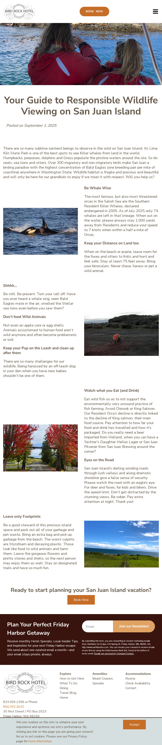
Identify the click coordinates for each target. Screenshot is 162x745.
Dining (64, 688)
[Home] (19, 11)
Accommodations (138, 674)
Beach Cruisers (102, 678)
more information (40, 741)
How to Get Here (72, 678)
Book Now (81, 600)
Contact (130, 688)
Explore (65, 674)
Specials (98, 683)
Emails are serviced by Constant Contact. (114, 653)
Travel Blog (68, 693)
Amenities (99, 674)
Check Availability (137, 683)
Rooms (130, 678)
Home (64, 697)
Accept (134, 724)
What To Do (68, 683)
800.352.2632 (13, 707)
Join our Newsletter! (134, 626)
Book (94, 11)
